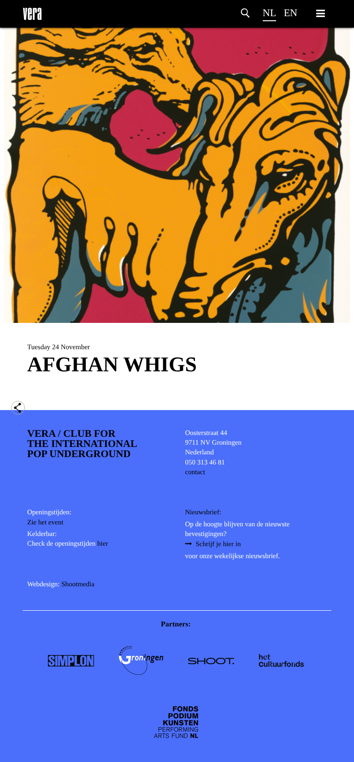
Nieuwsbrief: (203, 512)
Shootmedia (77, 584)
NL (269, 12)
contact (195, 472)
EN (290, 12)
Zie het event (45, 522)
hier (102, 544)
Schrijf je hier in (218, 544)
